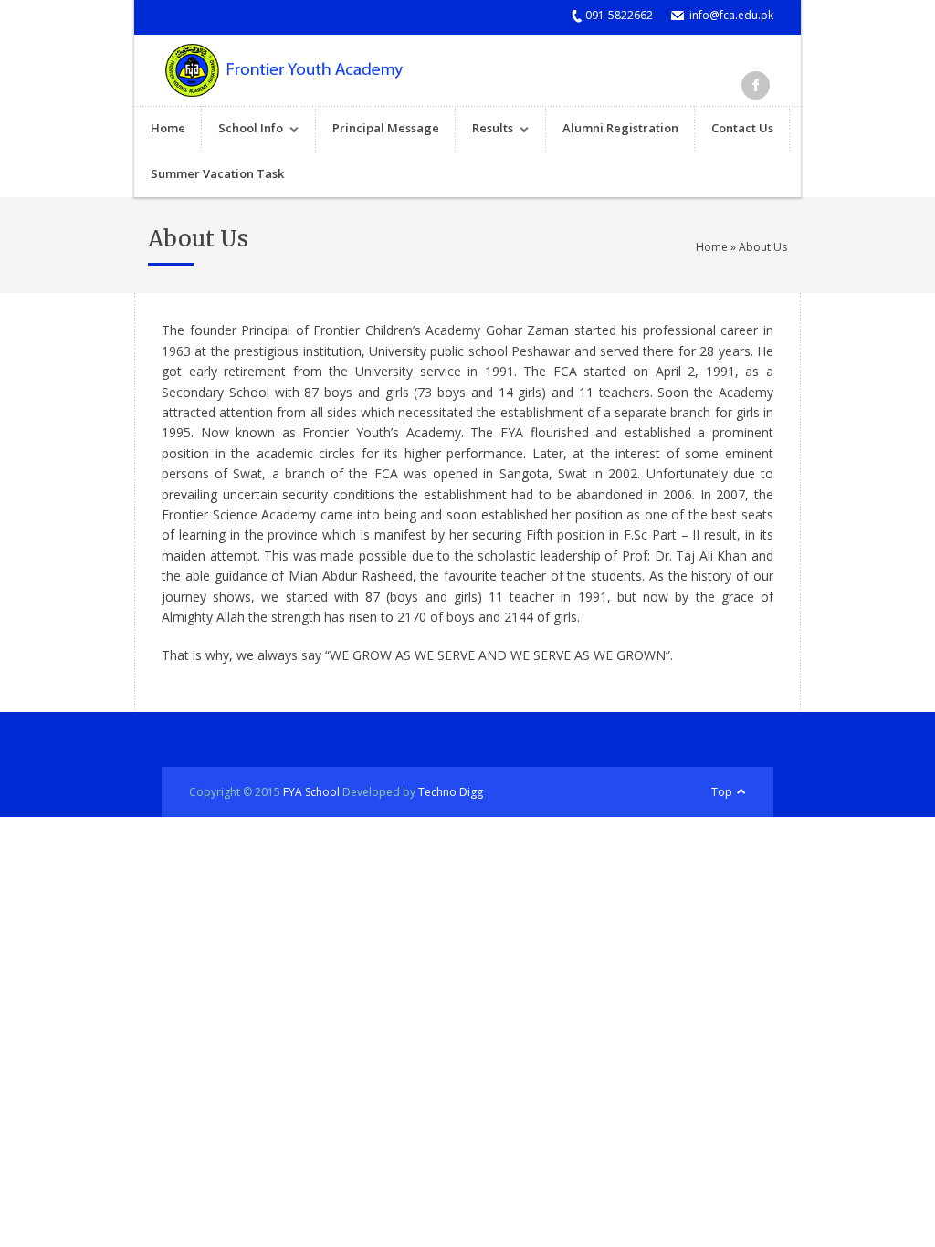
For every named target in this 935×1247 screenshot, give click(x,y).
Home (168, 128)
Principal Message (385, 128)
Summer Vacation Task (217, 173)
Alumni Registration (620, 128)
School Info (242, 130)
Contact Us (742, 128)
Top (721, 792)
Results (484, 130)
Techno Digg (450, 792)
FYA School (311, 792)
